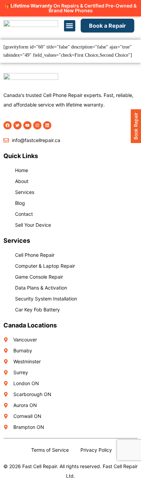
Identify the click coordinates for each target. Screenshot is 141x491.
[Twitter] (17, 125)
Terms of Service (50, 450)
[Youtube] (27, 125)
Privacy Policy (96, 450)
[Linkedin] (47, 125)
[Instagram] (37, 125)
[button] (69, 25)
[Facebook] (7, 125)
